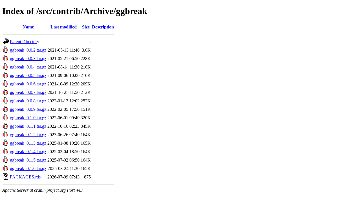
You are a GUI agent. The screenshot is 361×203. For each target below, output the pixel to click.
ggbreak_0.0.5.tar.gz (28, 75)
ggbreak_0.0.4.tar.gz (28, 67)
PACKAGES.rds (25, 177)
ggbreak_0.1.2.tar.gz (28, 134)
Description (103, 27)
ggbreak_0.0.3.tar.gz (28, 58)
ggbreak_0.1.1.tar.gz (28, 126)
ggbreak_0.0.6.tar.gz (28, 83)
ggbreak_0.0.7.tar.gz (28, 92)
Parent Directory (24, 41)
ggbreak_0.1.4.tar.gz (28, 151)
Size (86, 27)
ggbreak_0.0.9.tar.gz (28, 109)
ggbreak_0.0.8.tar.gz (28, 100)
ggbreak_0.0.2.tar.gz (28, 50)
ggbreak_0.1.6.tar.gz (28, 168)
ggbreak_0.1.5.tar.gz (28, 160)
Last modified (63, 27)
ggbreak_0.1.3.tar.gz (28, 143)
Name (28, 27)
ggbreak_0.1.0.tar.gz (28, 117)
